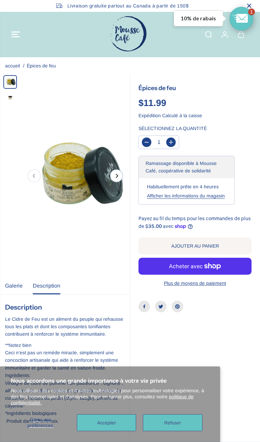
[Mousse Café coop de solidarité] (128, 34)
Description (46, 286)
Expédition (149, 115)
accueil (12, 65)
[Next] (116, 175)
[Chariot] (241, 34)
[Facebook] (144, 306)
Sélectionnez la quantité (172, 128)
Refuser (172, 422)
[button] (16, 34)
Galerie (14, 286)
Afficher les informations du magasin (186, 195)
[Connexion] (224, 34)
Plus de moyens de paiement (195, 283)
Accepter (106, 422)
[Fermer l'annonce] (249, 6)
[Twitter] (161, 306)
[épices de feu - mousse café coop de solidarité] (75, 175)
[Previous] (34, 175)
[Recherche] (208, 34)
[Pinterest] (177, 306)
